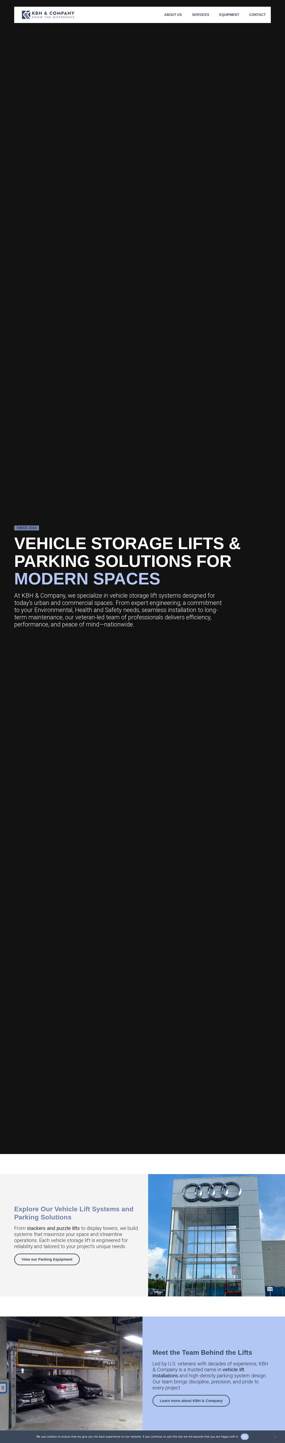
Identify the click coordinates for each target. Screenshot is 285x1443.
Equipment (229, 15)
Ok (245, 1436)
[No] (275, 1438)
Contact (257, 15)
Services (200, 15)
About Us (173, 15)
